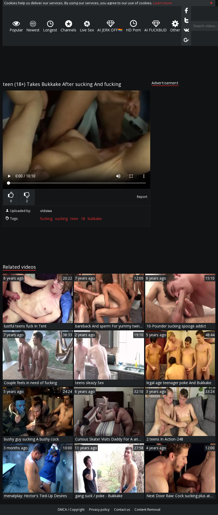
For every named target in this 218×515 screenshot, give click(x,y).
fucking (46, 218)
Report (142, 196)
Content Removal (147, 509)
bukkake (95, 218)
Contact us (122, 509)
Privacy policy (99, 509)
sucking (61, 218)
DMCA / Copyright (71, 509)
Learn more (162, 3)
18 (83, 218)
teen (74, 218)
